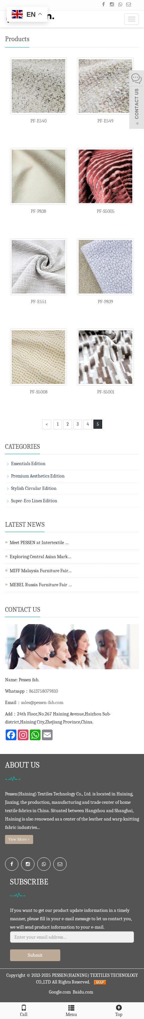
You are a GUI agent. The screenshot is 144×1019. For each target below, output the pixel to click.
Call (23, 1014)
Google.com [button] (60, 992)
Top (118, 1014)
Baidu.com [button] (83, 992)
